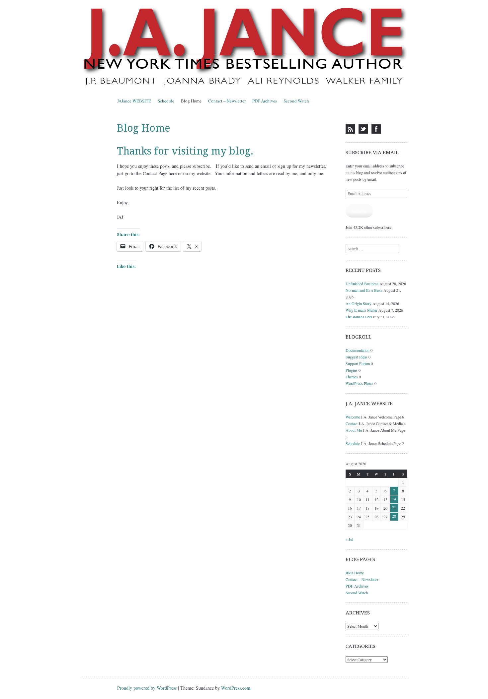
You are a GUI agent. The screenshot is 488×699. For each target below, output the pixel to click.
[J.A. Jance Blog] (244, 48)
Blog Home (191, 101)
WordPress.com (235, 688)
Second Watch (296, 101)
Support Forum (358, 363)
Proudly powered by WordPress (147, 688)
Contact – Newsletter (227, 101)
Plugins (352, 370)
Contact (352, 423)
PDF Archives (264, 101)
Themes (352, 376)
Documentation (357, 350)
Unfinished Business (362, 283)
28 (394, 516)
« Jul (349, 539)
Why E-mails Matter (361, 310)
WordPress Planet (359, 383)
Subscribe (359, 211)
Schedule (166, 101)
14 (394, 498)
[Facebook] (376, 129)
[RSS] (350, 129)
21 (394, 507)
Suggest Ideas (356, 356)
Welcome (353, 416)
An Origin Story (358, 303)
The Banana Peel (359, 316)
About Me (354, 430)
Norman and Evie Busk (364, 290)
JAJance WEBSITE (134, 101)
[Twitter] (363, 129)
